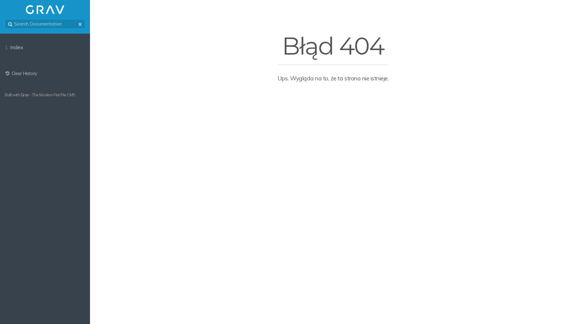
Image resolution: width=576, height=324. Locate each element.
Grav (25, 94)
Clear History (23, 73)
